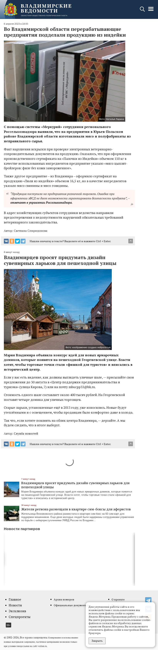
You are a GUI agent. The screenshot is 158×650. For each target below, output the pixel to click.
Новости (15, 605)
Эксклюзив (17, 611)
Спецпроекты (19, 617)
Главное (15, 599)
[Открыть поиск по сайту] (143, 11)
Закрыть (97, 640)
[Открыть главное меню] (151, 11)
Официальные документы (71, 605)
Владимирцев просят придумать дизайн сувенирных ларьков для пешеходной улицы (75, 485)
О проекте (118, 599)
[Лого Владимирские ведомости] (37, 9)
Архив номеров (64, 599)
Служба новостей (26, 433)
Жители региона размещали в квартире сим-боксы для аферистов (76, 509)
